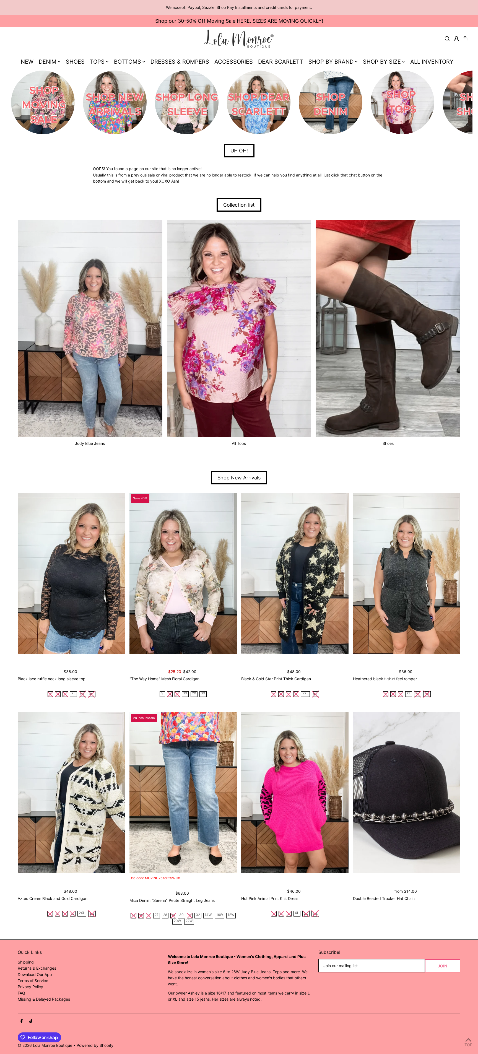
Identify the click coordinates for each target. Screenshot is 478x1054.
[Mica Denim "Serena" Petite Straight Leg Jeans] (183, 792)
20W (177, 921)
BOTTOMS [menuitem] (127, 61)
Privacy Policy (30, 986)
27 (157, 915)
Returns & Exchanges (37, 968)
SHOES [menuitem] (75, 61)
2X (194, 693)
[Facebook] (21, 1021)
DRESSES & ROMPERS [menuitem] (179, 61)
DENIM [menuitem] (47, 61)
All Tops (239, 443)
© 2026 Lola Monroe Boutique (45, 1045)
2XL (305, 693)
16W (219, 915)
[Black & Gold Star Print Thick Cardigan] (295, 573)
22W (189, 921)
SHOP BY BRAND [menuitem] (331, 61)
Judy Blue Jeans (90, 443)
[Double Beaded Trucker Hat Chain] (406, 792)
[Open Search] (447, 38)
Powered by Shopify (95, 1045)
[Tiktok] (30, 1021)
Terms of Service (33, 980)
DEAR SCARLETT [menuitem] (280, 61)
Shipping (26, 962)
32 (198, 915)
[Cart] (465, 38)
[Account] (456, 38)
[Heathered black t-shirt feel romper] (406, 573)
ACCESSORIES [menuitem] (233, 61)
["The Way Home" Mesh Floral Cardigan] (183, 573)
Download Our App (35, 974)
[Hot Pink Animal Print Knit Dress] (295, 792)
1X (185, 693)
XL (73, 693)
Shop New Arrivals (239, 478)
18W (231, 915)
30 (181, 915)
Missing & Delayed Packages (44, 999)
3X (203, 693)
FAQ (21, 993)
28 (165, 915)
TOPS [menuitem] (97, 61)
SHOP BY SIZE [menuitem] (382, 61)
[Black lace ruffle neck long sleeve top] (71, 573)
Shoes (388, 443)
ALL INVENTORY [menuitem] (431, 61)
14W (208, 915)
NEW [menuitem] (27, 61)
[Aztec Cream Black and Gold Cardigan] (71, 792)
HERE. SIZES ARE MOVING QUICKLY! (280, 21)
